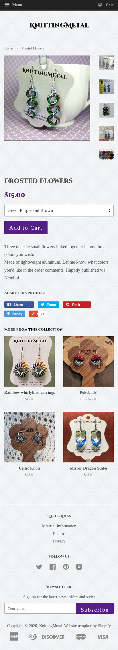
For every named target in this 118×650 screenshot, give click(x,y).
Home (8, 48)
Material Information (59, 526)
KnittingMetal (59, 25)
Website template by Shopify (87, 626)
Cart (109, 5)
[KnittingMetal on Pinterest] (66, 568)
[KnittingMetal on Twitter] (39, 568)
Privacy (59, 541)
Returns (59, 534)
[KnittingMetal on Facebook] (52, 568)
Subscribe (95, 610)
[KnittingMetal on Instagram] (79, 568)
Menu (16, 5)
